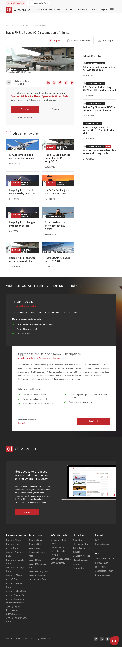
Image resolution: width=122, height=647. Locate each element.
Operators (47, 9)
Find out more (25, 117)
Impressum (100, 567)
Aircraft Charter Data (16, 595)
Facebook (60, 82)
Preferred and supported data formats (58, 551)
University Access (81, 556)
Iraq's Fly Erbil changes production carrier (22, 224)
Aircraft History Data (16, 591)
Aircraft (64, 9)
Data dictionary (58, 563)
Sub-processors (102, 575)
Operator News (13, 540)
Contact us (22, 423)
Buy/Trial (95, 10)
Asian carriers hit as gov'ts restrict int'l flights (56, 225)
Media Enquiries (80, 560)
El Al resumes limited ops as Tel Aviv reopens (22, 156)
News (39, 9)
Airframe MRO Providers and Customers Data (14, 610)
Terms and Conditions (105, 558)
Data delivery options (61, 559)
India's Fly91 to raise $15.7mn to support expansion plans (99, 109)
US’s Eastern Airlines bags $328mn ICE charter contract (99, 88)
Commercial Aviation (22, 25)
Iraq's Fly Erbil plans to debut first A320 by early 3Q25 (57, 158)
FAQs (97, 540)
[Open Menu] (112, 9)
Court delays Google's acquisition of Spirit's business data (100, 130)
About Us (77, 540)
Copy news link (66, 82)
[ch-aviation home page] (19, 10)
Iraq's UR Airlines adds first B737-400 (57, 259)
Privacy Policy (101, 563)
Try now (25, 109)
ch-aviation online (16, 3)
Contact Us (78, 568)
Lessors (56, 9)
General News (40, 25)
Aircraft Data (12, 579)
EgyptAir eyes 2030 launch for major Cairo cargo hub (100, 152)
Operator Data (13, 544)
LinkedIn (48, 82)
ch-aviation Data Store (38, 3)
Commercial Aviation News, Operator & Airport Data (39, 96)
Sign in (104, 10)
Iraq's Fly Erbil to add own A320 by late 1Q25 (22, 192)
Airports (73, 9)
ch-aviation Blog (80, 544)
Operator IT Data (14, 575)
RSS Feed (72, 82)
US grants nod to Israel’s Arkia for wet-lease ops (100, 68)
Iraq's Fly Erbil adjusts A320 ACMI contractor (57, 192)
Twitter (102, 639)
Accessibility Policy (104, 571)
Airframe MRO (84, 9)
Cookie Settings (102, 544)
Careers (76, 564)
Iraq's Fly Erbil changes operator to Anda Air (22, 259)
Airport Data (12, 548)
